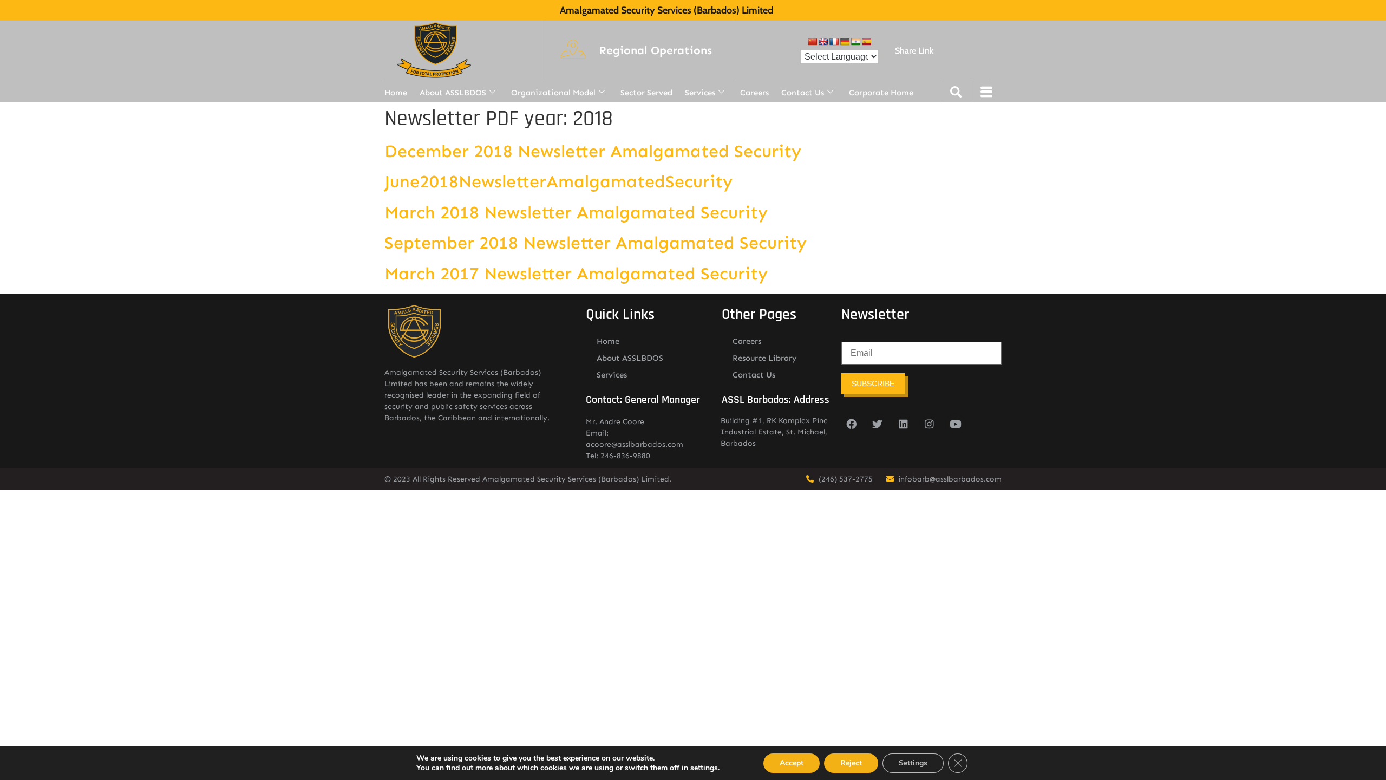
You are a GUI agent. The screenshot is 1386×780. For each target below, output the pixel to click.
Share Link (914, 51)
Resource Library (765, 358)
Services (700, 93)
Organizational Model (553, 93)
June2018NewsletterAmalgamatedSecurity (558, 181)
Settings (913, 763)
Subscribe (873, 383)
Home (395, 93)
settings (704, 768)
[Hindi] (855, 41)
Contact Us (802, 93)
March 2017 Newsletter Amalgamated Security (576, 273)
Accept (791, 763)
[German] (844, 41)
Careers (754, 93)
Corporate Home (881, 93)
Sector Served (646, 93)
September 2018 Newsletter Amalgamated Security (595, 242)
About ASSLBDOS (453, 93)
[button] (655, 51)
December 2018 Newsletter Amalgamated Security (592, 151)
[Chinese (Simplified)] (812, 41)
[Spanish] (866, 41)
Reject (851, 763)
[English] (823, 41)
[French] (834, 41)
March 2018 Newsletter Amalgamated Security (576, 212)
